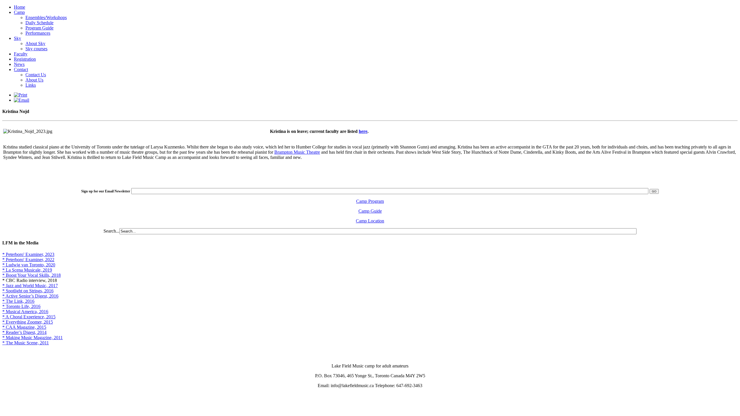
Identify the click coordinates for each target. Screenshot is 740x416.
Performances (37, 33)
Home (19, 7)
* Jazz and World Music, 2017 (30, 285)
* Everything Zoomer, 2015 (27, 322)
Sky (17, 38)
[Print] (20, 94)
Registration (25, 59)
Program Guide (39, 27)
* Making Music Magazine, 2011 (32, 337)
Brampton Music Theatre (297, 152)
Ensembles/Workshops (46, 17)
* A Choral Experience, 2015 (29, 316)
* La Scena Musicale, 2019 (27, 270)
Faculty (20, 53)
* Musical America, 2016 (25, 311)
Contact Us (35, 74)
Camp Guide (370, 211)
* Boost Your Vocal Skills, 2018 (31, 275)
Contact (21, 69)
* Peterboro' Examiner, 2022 (28, 259)
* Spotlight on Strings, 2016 (27, 290)
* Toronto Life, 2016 (21, 306)
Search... (111, 231)
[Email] (21, 100)
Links (30, 85)
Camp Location (370, 220)
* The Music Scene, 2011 (25, 342)
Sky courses (36, 48)
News (19, 64)
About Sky (35, 43)
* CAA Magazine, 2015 (24, 327)
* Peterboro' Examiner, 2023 (28, 254)
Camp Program (370, 201)
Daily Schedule (39, 22)
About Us (34, 79)
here (363, 131)
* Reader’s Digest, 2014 (24, 332)
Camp (19, 12)
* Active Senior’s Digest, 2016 (30, 296)
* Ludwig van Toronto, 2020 (28, 264)
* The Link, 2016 (18, 301)
